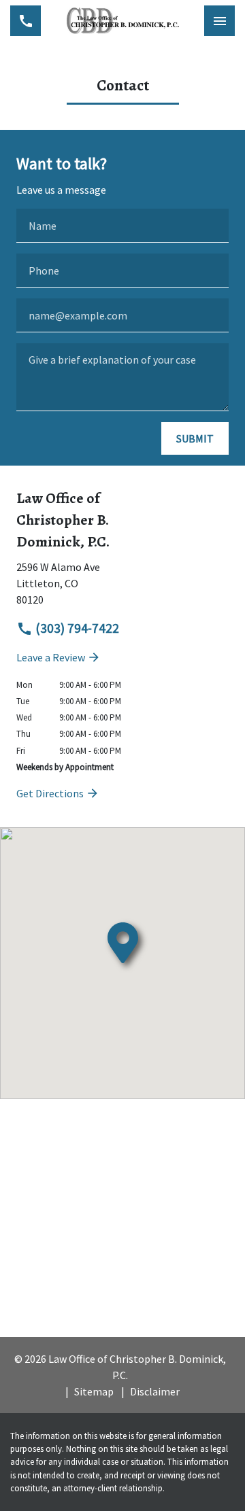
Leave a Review (51, 657)
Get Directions (51, 793)
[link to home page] (123, 20)
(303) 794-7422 (76, 628)
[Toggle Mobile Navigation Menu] (219, 20)
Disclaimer (155, 1391)
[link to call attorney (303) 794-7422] (25, 20)
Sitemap (94, 1391)
